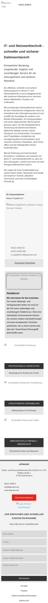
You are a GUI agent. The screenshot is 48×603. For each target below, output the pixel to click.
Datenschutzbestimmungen (24, 596)
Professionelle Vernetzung (24, 366)
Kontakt (24, 586)
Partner (24, 591)
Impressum (24, 600)
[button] (45, 4)
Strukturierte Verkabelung (24, 403)
